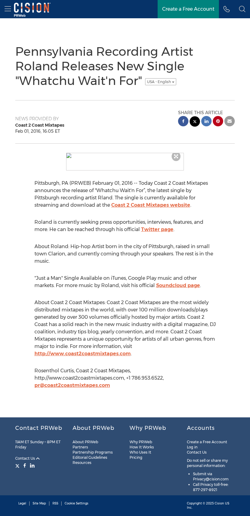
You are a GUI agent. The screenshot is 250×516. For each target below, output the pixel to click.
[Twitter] (18, 465)
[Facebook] (24, 465)
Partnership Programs (93, 452)
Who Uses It (140, 452)
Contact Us (25, 458)
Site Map (39, 503)
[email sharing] (229, 122)
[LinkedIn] (32, 465)
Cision (219, 503)
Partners (80, 447)
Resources (82, 462)
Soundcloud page (178, 285)
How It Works (142, 447)
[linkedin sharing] (206, 122)
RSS (55, 503)
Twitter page (157, 229)
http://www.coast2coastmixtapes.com (82, 353)
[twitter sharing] (195, 122)
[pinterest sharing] (218, 122)
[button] (242, 9)
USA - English (159, 81)
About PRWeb (85, 442)
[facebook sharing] (183, 122)
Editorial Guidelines (90, 457)
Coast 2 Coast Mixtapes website (150, 205)
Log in (192, 447)
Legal (22, 503)
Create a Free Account (207, 442)
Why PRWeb (141, 442)
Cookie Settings (76, 503)
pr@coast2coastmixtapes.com (72, 385)
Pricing (136, 457)
